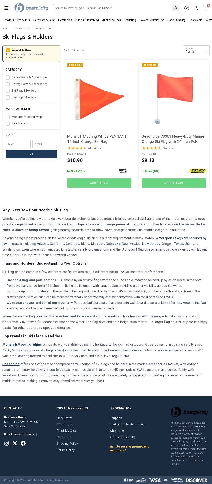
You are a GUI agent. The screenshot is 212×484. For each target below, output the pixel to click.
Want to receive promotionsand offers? (129, 448)
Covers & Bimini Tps (152, 20)
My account (65, 424)
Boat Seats (195, 20)
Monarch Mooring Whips (27, 116)
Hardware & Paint (44, 20)
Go (31, 153)
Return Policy (66, 450)
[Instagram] (6, 443)
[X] (14, 443)
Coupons (116, 418)
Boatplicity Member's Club (127, 424)
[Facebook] (23, 443)
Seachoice (18, 123)
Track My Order (67, 430)
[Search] (175, 8)
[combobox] (116, 8)
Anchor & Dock (111, 20)
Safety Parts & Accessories (29, 77)
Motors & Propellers (17, 20)
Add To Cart (99, 183)
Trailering (130, 20)
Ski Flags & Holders (24, 90)
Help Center (64, 418)
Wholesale (117, 430)
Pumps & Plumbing (87, 20)
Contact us (64, 437)
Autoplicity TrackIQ (122, 437)
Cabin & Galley (176, 20)
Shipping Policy (67, 443)
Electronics (65, 20)
